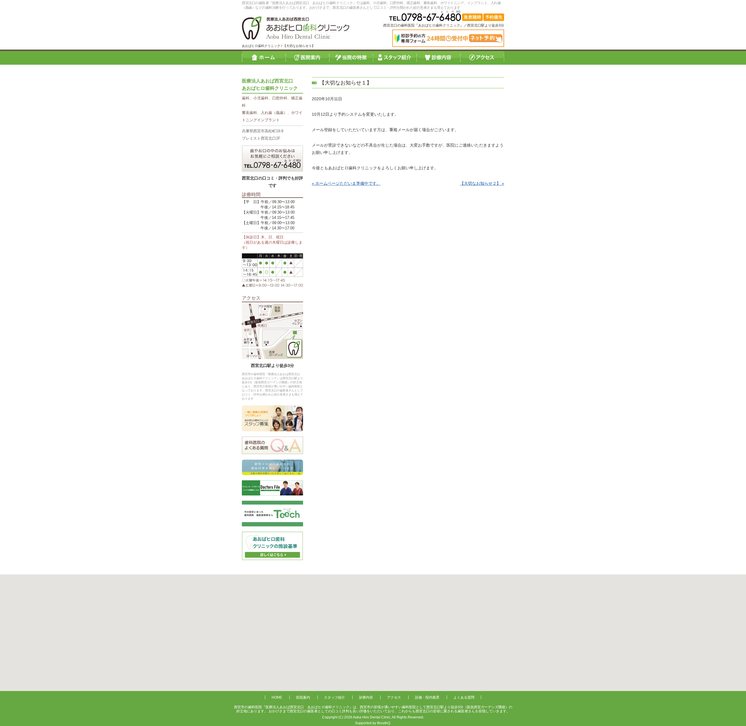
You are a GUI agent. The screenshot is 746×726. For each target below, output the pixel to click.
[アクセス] (482, 57)
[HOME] (264, 57)
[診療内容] (438, 57)
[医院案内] (307, 57)
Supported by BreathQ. (373, 723)
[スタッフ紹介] (395, 57)
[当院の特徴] (351, 57)
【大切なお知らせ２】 (480, 183)
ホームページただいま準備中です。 (348, 183)
